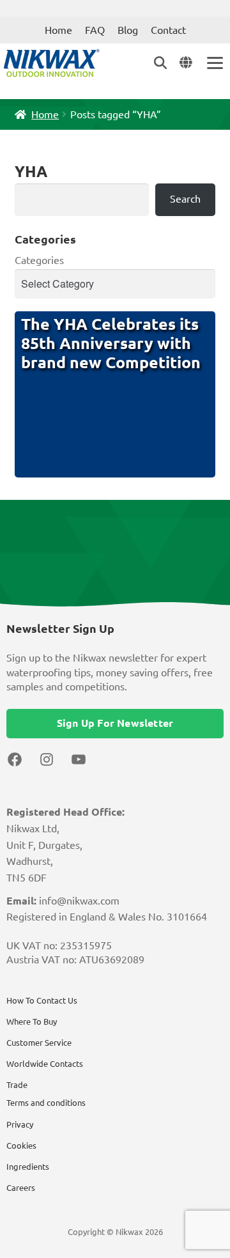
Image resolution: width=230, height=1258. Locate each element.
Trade (16, 1084)
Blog (128, 30)
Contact (168, 30)
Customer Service (39, 1042)
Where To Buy (31, 1021)
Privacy (19, 1124)
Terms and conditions (46, 1102)
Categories (39, 260)
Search (185, 199)
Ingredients (27, 1166)
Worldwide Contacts (44, 1063)
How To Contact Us (41, 1000)
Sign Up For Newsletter (115, 723)
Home (58, 30)
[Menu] (214, 63)
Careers (20, 1187)
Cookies (21, 1145)
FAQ (95, 30)
